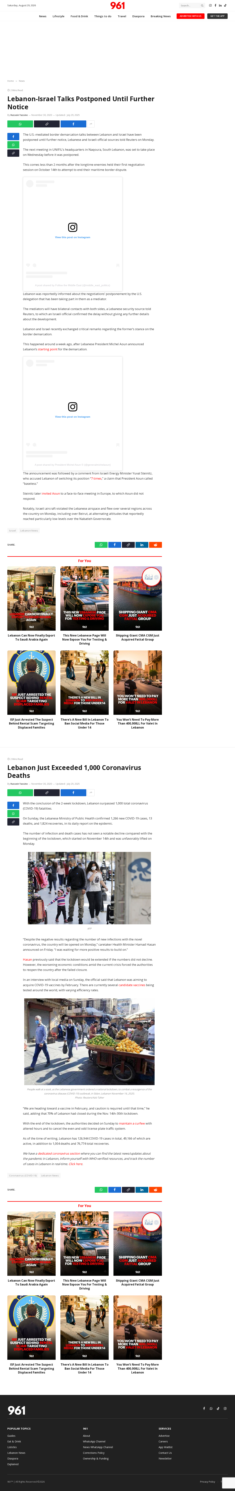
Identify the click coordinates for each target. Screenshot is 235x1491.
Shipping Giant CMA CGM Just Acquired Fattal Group (137, 637)
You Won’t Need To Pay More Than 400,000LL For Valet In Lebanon (137, 724)
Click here (75, 1164)
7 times (96, 478)
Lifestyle (58, 16)
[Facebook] (13, 136)
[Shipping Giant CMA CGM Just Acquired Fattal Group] (137, 598)
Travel (122, 16)
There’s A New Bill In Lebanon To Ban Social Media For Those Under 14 (85, 724)
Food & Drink (79, 16)
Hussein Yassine (19, 115)
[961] (117, 5)
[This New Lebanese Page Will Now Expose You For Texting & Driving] (84, 598)
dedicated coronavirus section (59, 1153)
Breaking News (161, 16)
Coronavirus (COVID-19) (23, 1175)
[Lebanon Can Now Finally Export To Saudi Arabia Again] (31, 598)
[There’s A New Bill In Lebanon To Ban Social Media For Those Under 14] (84, 682)
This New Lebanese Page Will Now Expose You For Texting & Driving (84, 639)
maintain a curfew (132, 1123)
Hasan (27, 959)
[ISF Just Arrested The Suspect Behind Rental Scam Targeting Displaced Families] (31, 682)
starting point (47, 349)
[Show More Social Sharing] (91, 123)
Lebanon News (29, 530)
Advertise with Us (190, 16)
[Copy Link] (47, 123)
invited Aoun (51, 493)
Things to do (102, 16)
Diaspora (138, 16)
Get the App (217, 16)
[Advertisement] (117, 50)
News (42, 16)
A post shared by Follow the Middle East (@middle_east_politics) (72, 285)
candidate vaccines (132, 985)
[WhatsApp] (13, 144)
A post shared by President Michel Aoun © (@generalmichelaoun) (73, 464)
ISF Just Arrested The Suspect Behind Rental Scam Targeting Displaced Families (31, 724)
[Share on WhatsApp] (20, 123)
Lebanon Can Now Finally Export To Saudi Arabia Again (31, 637)
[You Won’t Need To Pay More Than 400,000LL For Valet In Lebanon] (137, 682)
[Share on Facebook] (73, 123)
